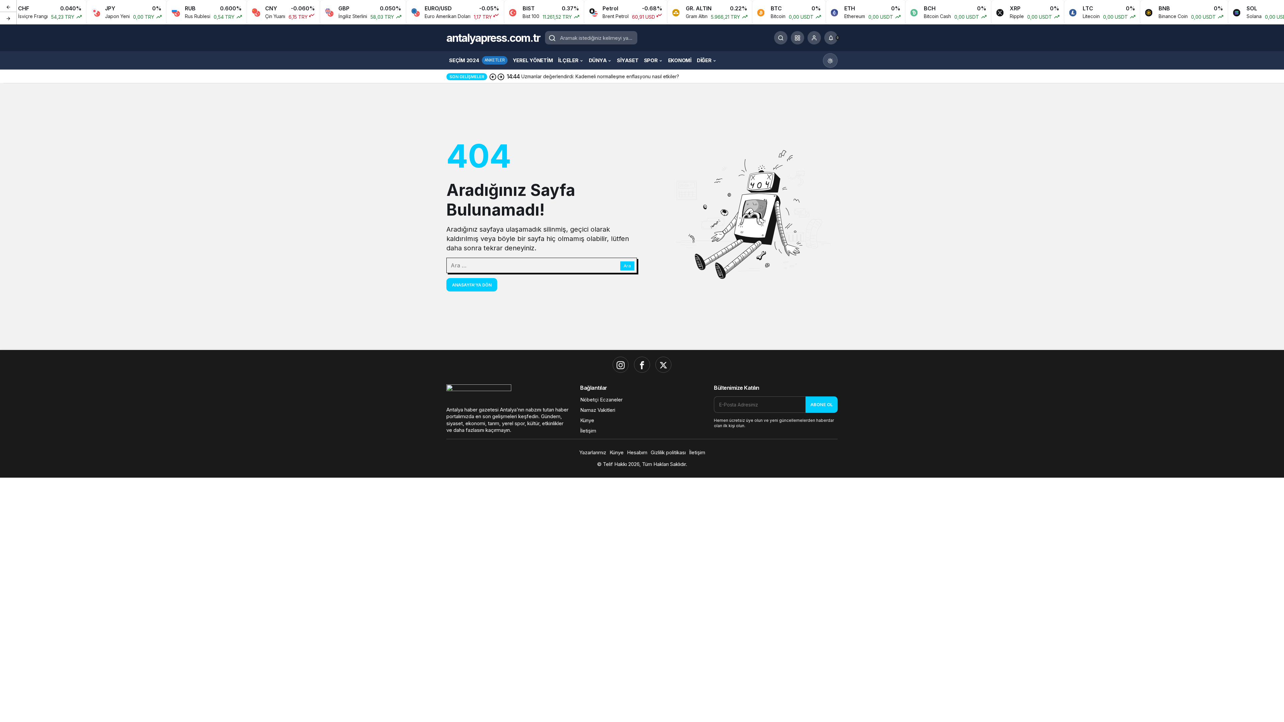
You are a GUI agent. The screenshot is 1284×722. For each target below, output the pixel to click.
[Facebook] (642, 365)
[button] (797, 37)
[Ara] (780, 37)
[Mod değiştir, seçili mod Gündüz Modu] (830, 60)
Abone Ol (822, 404)
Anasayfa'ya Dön (472, 284)
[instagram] (621, 365)
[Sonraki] (8, 18)
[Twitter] (663, 365)
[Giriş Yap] (814, 37)
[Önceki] (8, 6)
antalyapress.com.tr (493, 37)
